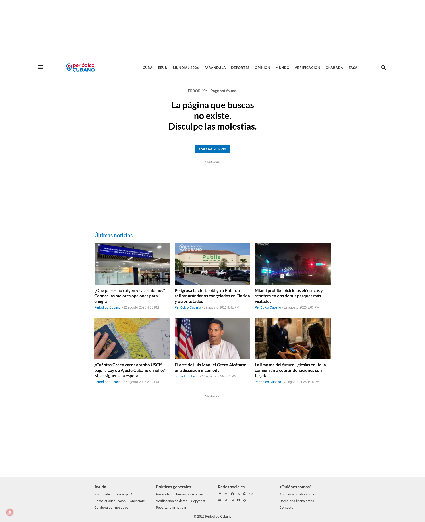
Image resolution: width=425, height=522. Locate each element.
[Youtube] (239, 500)
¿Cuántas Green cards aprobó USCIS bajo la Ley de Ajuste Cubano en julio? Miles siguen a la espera (129, 370)
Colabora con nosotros (111, 508)
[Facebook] (220, 494)
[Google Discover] (245, 500)
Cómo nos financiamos (297, 501)
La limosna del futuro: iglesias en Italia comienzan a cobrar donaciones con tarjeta (290, 370)
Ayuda (100, 486)
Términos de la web (190, 494)
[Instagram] (226, 494)
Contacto (286, 508)
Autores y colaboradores (298, 494)
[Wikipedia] (251, 494)
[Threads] (245, 494)
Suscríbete (102, 494)
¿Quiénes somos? (295, 486)
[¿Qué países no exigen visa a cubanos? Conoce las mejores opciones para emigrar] (132, 264)
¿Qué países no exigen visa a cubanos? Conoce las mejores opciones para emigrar (129, 296)
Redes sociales (231, 486)
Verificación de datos (171, 501)
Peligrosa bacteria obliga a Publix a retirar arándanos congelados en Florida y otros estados (212, 296)
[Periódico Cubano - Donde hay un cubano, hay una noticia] (80, 67)
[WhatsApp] (232, 500)
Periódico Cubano (107, 307)
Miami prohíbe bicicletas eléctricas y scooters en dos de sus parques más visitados (289, 296)
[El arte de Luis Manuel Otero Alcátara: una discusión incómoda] (213, 338)
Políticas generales (173, 486)
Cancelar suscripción (110, 501)
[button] (384, 68)
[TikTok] (226, 500)
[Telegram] (232, 494)
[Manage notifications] (9, 512)
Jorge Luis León (186, 376)
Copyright (198, 501)
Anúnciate (137, 501)
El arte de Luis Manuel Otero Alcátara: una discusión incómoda (210, 367)
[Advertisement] (212, 31)
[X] (239, 494)
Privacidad (163, 494)
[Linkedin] (220, 500)
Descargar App (125, 494)
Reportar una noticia (171, 508)
